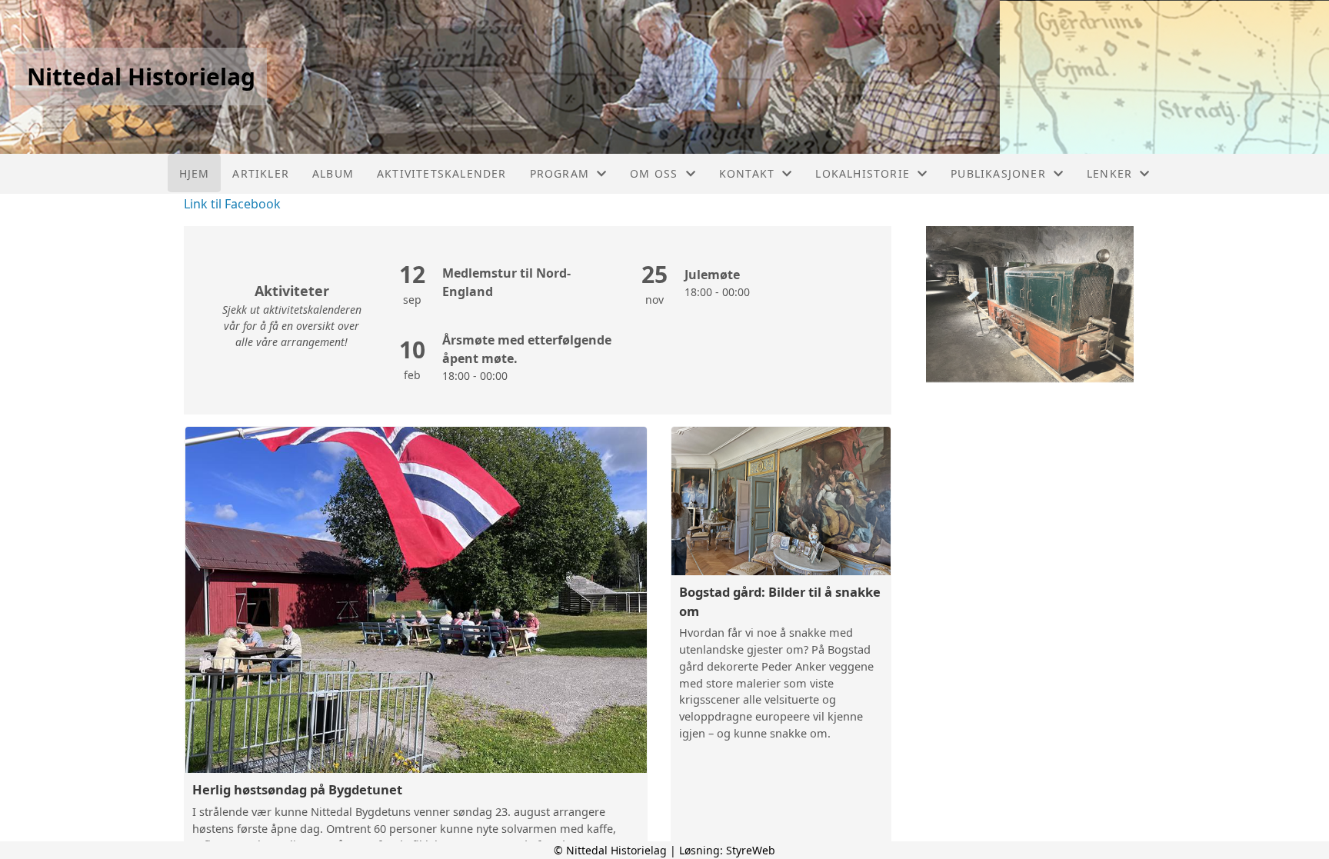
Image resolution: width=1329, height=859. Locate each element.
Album (333, 173)
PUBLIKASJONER (998, 173)
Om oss (654, 173)
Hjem (194, 173)
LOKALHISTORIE (862, 173)
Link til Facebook (232, 203)
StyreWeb (750, 850)
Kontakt (746, 173)
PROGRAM (559, 173)
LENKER (1109, 173)
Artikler (260, 173)
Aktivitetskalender (442, 173)
